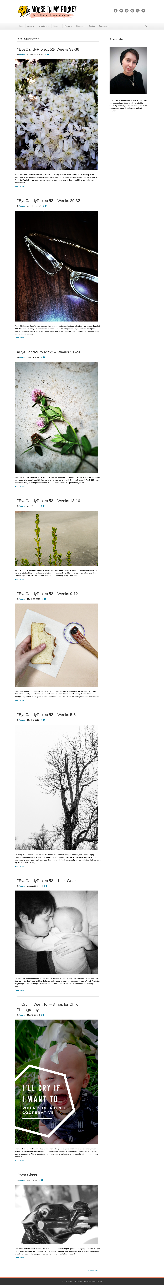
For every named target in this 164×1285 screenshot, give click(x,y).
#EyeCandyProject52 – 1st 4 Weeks (47, 881)
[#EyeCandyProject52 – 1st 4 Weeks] (56, 932)
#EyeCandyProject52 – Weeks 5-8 (46, 715)
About (29, 26)
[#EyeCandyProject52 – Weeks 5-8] (56, 787)
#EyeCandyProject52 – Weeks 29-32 (48, 201)
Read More (19, 186)
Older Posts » (93, 1271)
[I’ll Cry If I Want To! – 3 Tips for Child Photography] (56, 1082)
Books (55, 26)
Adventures (42, 26)
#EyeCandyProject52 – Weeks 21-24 (48, 352)
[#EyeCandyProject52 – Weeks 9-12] (56, 645)
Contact (92, 26)
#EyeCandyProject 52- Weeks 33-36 (48, 49)
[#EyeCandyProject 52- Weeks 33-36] (56, 114)
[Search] (145, 26)
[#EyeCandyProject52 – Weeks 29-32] (56, 266)
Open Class (27, 1175)
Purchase (103, 26)
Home (21, 26)
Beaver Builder (96, 1281)
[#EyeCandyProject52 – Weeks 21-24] (56, 417)
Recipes (79, 26)
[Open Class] (56, 1214)
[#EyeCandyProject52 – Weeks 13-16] (56, 538)
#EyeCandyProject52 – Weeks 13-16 (48, 501)
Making (67, 26)
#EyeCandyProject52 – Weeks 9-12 (47, 594)
